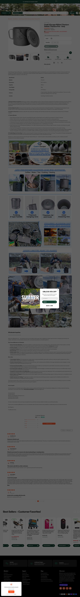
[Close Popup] (57, 290)
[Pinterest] (48, 305)
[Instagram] (50, 305)
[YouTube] (52, 305)
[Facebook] (47, 305)
